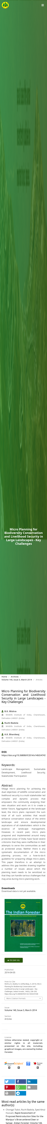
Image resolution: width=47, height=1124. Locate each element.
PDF (12, 960)
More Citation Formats (16, 998)
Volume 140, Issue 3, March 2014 (17, 679)
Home (4, 676)
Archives (15, 676)
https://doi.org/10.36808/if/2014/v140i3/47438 (24, 755)
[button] (10, 1081)
